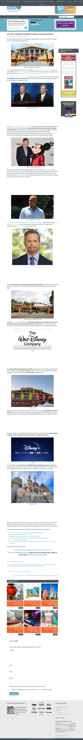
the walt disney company (39, 566)
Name (11, 665)
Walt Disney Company (67, 723)
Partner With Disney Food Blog (62, 714)
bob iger (20, 564)
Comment (12, 650)
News (23, 561)
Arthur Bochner (21, 175)
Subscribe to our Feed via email (62, 737)
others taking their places (23, 71)
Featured (20, 561)
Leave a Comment (22, 36)
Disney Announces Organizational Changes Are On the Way (32, 550)
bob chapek (15, 564)
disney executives (29, 564)
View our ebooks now (12, 717)
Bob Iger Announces (29, 538)
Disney (23, 564)
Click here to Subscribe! (37, 555)
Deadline (15, 322)
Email (11, 671)
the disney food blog (11, 4)
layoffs (25, 566)
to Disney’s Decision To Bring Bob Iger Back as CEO (25, 536)
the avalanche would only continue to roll (42, 70)
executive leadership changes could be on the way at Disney (33, 73)
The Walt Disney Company (61, 726)
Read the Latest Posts (12, 17)
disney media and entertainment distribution (43, 564)
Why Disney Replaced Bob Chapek (17, 534)
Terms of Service (59, 712)
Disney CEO (18, 539)
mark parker (30, 566)
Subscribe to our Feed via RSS (62, 735)
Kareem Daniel (47, 169)
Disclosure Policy (59, 709)
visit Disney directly (65, 728)
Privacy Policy (58, 710)
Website (11, 678)
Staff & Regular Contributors (61, 707)
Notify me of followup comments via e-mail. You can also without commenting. (31, 689)
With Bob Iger (29, 534)
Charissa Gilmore (21, 226)
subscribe (40, 689)
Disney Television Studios (15, 566)
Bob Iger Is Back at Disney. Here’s (26, 532)
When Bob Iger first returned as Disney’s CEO (17, 77)
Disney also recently (25, 222)
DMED (22, 566)
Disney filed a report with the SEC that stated (20, 126)
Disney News (14, 561)
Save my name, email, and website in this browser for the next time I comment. (27, 686)
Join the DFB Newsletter (18, 552)
